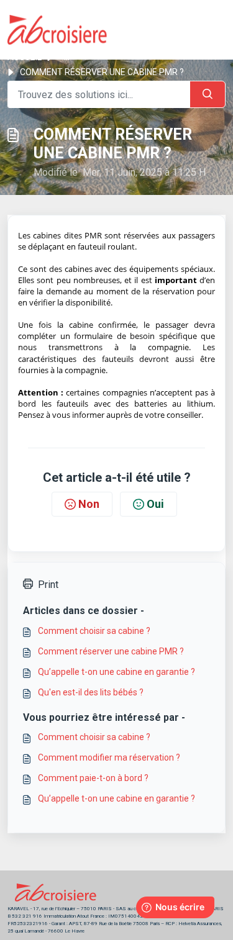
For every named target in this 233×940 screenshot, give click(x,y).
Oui (155, 503)
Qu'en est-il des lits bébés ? (91, 692)
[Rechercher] (208, 94)
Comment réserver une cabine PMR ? (111, 651)
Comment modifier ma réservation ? (109, 757)
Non (88, 503)
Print (48, 584)
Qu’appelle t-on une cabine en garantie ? (116, 672)
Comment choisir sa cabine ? (94, 631)
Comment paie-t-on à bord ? (93, 778)
